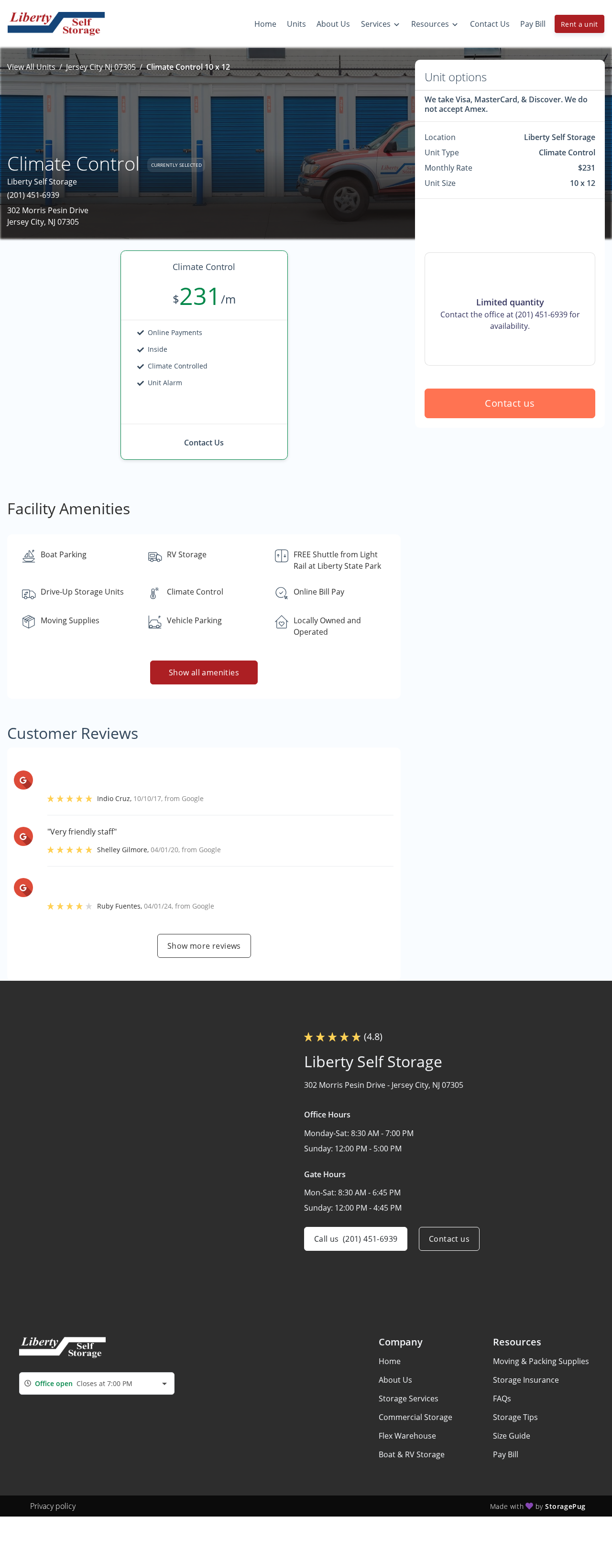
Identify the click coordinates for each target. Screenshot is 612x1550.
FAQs (502, 1398)
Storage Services (408, 1398)
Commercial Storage (415, 1417)
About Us (395, 1380)
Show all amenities (204, 672)
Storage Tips (515, 1417)
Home (390, 1361)
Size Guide (511, 1436)
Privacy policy (53, 1506)
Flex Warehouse (407, 1436)
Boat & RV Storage (412, 1454)
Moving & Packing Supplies (541, 1361)
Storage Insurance (526, 1380)
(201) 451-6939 (33, 195)
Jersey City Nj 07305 (101, 67)
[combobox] (97, 1383)
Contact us (510, 403)
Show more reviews (204, 946)
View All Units (31, 67)
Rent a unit (579, 24)
